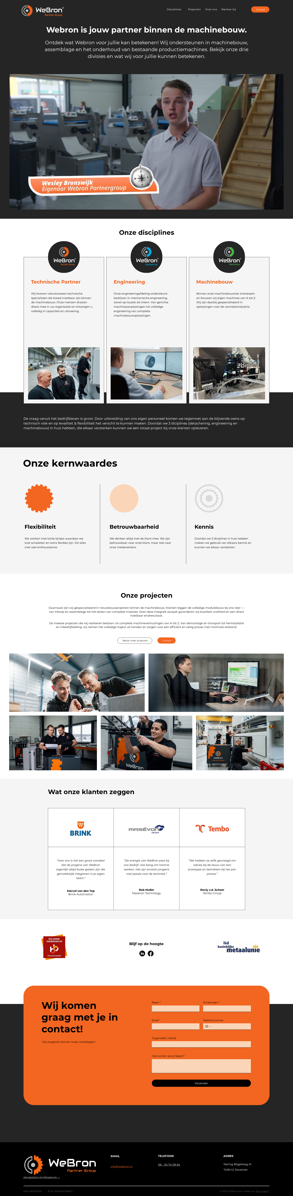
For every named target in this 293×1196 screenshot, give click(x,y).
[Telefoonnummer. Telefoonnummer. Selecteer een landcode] (208, 1026)
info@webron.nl (121, 1166)
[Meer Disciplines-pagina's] (183, 9)
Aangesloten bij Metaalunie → (41, 1177)
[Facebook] (151, 953)
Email (156, 1020)
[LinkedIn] (142, 953)
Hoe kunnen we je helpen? (168, 1056)
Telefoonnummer (213, 1020)
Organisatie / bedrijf (164, 1038)
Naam (156, 1002)
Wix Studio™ (262, 1191)
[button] (278, 206)
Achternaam (211, 1002)
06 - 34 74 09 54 (169, 1164)
